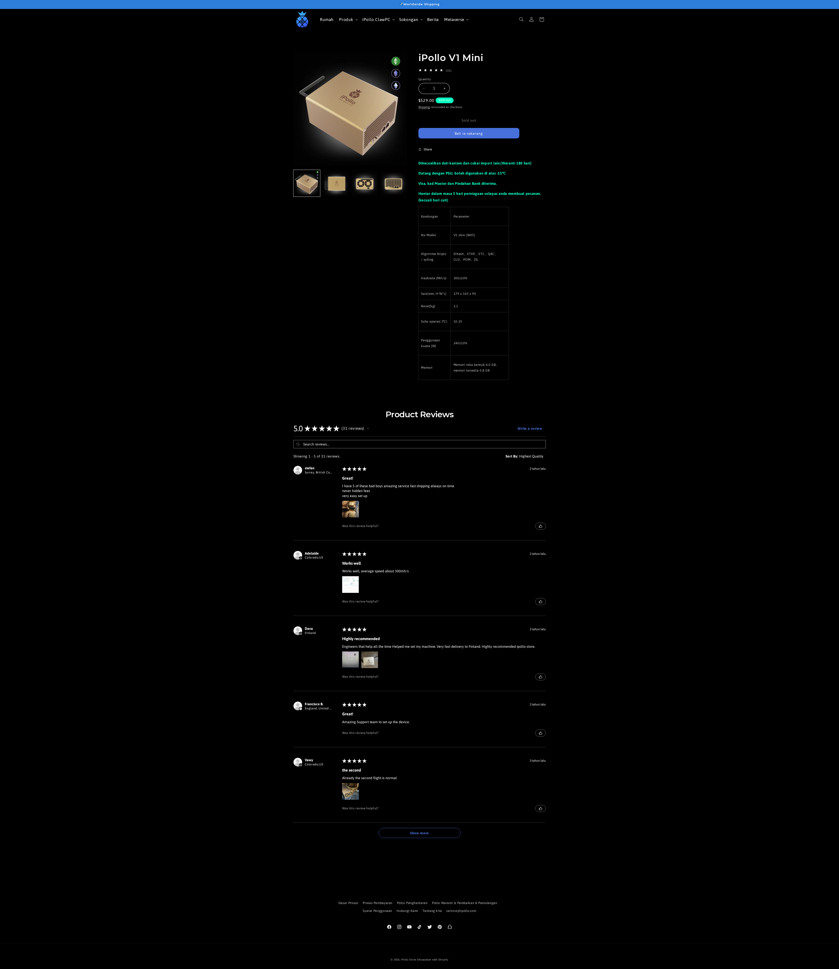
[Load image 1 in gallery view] (306, 183)
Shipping (424, 107)
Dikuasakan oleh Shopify (432, 959)
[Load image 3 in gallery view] (364, 183)
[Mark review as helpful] (540, 526)
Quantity (424, 79)
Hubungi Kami (407, 911)
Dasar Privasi (348, 903)
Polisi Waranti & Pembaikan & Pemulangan (464, 903)
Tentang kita (432, 911)
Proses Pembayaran (377, 903)
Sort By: (512, 456)
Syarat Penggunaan (377, 911)
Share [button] (428, 149)
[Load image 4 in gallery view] (393, 183)
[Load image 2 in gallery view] (335, 183)
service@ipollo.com (461, 911)
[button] (348, 19)
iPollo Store (408, 959)
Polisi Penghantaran (412, 903)
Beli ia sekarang (469, 133)
